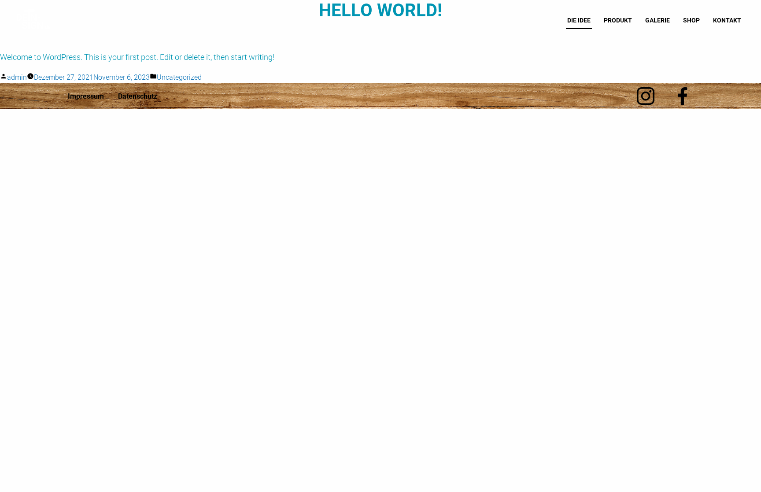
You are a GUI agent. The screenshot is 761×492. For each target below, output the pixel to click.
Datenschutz (137, 96)
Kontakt (727, 20)
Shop (691, 20)
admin (17, 77)
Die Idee (579, 20)
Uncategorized (179, 77)
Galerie (657, 20)
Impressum (86, 96)
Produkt (618, 20)
